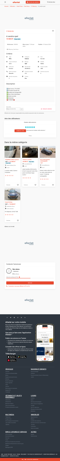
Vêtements (8, 399)
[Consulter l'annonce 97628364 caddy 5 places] (12, 151)
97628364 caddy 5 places (12, 159)
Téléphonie (8, 417)
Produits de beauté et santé (11, 407)
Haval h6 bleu (8, 202)
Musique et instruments (36, 409)
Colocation (33, 426)
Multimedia (9, 414)
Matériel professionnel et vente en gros (14, 443)
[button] (7, 317)
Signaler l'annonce (47, 108)
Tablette (7, 424)
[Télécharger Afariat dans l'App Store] (12, 356)
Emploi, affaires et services (16, 432)
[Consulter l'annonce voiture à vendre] (30, 151)
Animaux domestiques (36, 401)
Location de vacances (36, 420)
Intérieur (33, 373)
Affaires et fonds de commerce (12, 441)
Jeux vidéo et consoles (10, 422)
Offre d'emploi (8, 434)
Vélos (6, 384)
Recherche (10, 31)
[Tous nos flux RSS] (25, 317)
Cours (6, 439)
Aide (2, 454)
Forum (18, 454)
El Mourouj (34, 6)
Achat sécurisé (8, 454)
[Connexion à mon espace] (53, 31)
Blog (14, 454)
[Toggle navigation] (5, 2)
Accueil (6, 6)
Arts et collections (35, 407)
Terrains (33, 424)
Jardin (32, 377)
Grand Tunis (20, 6)
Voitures (7, 371)
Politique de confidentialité (35, 454)
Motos (6, 375)
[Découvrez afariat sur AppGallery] (11, 360)
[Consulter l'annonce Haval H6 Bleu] (12, 194)
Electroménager (34, 371)
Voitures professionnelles (11, 373)
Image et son (8, 419)
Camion (7, 386)
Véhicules (12, 6)
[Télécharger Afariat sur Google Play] (22, 356)
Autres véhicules (9, 380)
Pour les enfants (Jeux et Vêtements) (39, 375)
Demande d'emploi (9, 436)
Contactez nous (14, 456)
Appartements (34, 417)
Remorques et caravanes (11, 388)
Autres (33, 432)
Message (30, 282)
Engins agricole (8, 382)
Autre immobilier (35, 428)
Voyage (32, 405)
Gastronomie (34, 436)
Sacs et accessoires (10, 405)
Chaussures (8, 401)
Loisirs (33, 396)
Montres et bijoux (9, 403)
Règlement (24, 454)
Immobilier (35, 414)
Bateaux (7, 379)
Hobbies (33, 398)
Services (7, 438)
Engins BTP (8, 390)
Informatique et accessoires (11, 420)
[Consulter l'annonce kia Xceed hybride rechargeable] (47, 151)
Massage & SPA (9, 447)
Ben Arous (27, 6)
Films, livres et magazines (37, 403)
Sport (32, 399)
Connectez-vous (20, 130)
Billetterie (33, 411)
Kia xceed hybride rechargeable (45, 160)
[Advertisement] (31, 18)
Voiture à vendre (27, 159)
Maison (32, 419)
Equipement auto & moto (11, 377)
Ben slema (16, 269)
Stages (7, 445)
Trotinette (7, 392)
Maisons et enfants (38, 369)
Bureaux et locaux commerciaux (38, 422)
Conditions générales (49, 454)
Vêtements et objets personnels (13, 396)
